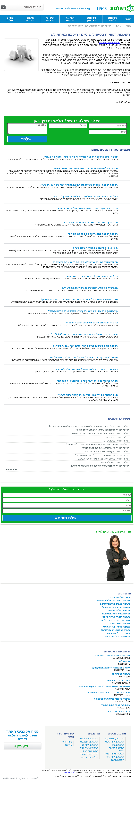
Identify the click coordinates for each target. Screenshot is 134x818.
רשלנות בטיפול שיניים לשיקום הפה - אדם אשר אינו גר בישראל (85, 346)
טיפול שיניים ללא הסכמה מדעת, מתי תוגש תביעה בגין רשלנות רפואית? (97, 444)
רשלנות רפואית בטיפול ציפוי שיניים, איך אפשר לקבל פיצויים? (102, 430)
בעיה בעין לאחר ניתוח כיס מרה (115, 705)
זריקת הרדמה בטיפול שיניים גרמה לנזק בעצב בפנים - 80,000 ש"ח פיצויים (80, 334)
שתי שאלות (124, 661)
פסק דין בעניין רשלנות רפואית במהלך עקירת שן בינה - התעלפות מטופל (81, 157)
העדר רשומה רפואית (89, 754)
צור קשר (68, 745)
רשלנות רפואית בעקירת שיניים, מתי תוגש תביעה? (107, 451)
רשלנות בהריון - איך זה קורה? (116, 607)
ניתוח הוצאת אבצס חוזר (118, 711)
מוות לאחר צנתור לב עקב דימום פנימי (112, 655)
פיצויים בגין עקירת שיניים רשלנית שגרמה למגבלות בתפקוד (87, 208)
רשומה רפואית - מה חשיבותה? (115, 630)
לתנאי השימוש (69, 772)
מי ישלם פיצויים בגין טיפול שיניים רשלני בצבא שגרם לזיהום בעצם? (83, 311)
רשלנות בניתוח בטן (89, 757)
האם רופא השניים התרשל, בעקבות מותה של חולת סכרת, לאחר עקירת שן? (79, 299)
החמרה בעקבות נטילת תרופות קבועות (112, 699)
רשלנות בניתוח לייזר (115, 757)
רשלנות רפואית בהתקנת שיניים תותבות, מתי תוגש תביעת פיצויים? (99, 466)
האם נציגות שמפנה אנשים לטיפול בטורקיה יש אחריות (104, 686)
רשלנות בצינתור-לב (121, 674)
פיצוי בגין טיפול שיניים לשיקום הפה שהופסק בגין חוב (90, 222)
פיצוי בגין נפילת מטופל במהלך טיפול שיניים (95, 248)
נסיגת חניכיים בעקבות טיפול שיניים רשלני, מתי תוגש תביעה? (102, 455)
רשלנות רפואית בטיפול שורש (116, 441)
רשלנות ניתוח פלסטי (89, 738)
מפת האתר (67, 742)
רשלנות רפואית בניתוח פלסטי (116, 617)
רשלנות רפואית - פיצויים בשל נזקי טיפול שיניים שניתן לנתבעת (86, 196)
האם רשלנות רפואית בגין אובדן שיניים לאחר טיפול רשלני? (88, 395)
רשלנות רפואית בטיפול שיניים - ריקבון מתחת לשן (92, 276)
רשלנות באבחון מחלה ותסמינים (115, 604)
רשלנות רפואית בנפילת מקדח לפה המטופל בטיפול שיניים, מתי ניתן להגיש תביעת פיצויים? (89, 426)
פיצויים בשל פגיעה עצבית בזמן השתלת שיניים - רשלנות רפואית (85, 168)
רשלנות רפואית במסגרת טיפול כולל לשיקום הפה (93, 234)
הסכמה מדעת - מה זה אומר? (116, 627)
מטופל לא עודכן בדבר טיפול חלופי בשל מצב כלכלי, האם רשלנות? (84, 357)
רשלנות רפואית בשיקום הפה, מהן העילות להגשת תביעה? (103, 459)
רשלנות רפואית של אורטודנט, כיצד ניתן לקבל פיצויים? (105, 448)
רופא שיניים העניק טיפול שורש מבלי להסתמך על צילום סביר (86, 369)
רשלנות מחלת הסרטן (88, 742)
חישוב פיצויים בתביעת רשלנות (115, 620)
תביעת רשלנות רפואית (114, 753)
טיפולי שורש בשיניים (109, 42)
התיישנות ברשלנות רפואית (117, 636)
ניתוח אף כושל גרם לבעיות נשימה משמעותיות (108, 692)
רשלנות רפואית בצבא (88, 748)
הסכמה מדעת (117, 760)
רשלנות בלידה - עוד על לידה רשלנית (113, 600)
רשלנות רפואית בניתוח (119, 623)
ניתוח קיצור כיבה (90, 751)
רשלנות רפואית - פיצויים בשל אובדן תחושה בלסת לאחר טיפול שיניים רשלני (79, 185)
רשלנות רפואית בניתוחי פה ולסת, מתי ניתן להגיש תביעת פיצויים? (100, 433)
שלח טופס (67, 518)
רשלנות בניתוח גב (90, 745)
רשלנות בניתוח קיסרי (114, 742)
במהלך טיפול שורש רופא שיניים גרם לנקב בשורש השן (90, 288)
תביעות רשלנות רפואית (119, 610)
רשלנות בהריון (118, 745)
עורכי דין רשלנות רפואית (118, 633)
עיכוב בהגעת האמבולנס (118, 680)
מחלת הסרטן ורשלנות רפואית (116, 613)
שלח (27, 139)
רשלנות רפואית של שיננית (117, 437)
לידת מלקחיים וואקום (114, 738)
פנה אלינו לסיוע (114, 531)
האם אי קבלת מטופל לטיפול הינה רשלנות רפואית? (91, 322)
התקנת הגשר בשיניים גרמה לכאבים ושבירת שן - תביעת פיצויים (85, 262)
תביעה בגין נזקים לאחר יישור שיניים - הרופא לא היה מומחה (87, 381)
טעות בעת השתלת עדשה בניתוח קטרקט (111, 668)
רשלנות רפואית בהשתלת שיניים (115, 462)
